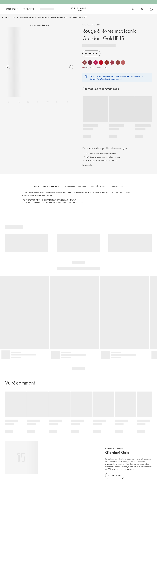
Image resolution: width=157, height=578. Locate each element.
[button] (84, 62)
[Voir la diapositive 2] (18, 102)
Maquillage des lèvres (28, 17)
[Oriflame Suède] (78, 9)
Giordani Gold (91, 25)
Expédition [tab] (117, 186)
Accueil (4, 17)
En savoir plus (87, 165)
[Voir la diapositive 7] (66, 102)
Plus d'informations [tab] (46, 186)
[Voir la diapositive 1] (9, 102)
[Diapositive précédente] (8, 67)
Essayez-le (93, 53)
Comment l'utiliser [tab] (75, 186)
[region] (40, 62)
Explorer (29, 9)
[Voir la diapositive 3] (28, 102)
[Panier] (151, 9)
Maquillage (13, 17)
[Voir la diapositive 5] (47, 102)
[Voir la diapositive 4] (38, 102)
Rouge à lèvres (43, 17)
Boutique (12, 9)
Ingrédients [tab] (98, 186)
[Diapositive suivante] (71, 67)
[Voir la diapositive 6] (57, 102)
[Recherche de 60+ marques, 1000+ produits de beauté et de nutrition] (133, 9)
